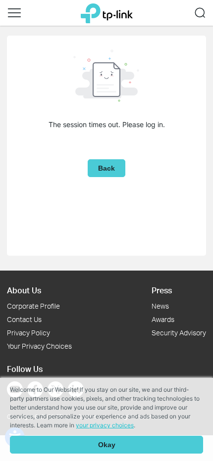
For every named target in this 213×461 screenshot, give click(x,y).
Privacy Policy (28, 332)
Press (162, 290)
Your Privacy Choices (39, 346)
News (160, 306)
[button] (14, 13)
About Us (24, 290)
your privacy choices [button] (105, 425)
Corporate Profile (33, 306)
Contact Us (24, 319)
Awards (163, 319)
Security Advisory (179, 332)
